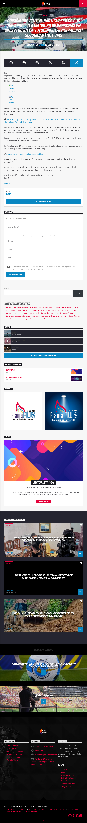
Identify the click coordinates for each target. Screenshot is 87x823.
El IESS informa (12, 749)
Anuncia (64, 772)
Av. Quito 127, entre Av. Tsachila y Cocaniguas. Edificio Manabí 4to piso (42, 761)
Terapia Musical (13, 760)
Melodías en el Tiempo (14, 377)
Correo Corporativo (68, 784)
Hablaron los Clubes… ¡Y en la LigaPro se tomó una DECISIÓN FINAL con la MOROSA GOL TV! (44, 665)
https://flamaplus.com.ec (44, 746)
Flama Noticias (12, 746)
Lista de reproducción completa (43, 355)
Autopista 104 (11, 370)
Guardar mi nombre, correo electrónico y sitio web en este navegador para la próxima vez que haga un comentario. (44, 267)
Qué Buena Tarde (13, 757)
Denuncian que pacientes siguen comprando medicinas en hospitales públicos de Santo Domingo (43, 316)
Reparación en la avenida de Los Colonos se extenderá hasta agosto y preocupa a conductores (42, 310)
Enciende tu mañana (15, 751)
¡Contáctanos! (66, 781)
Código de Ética (66, 787)
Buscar (6, 288)
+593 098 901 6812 (42, 750)
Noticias (43, 15)
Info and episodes (43, 502)
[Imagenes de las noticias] (43, 89)
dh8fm (42, 44)
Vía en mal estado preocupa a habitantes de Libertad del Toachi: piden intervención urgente (41, 313)
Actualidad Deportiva (15, 754)
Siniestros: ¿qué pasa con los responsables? (25, 154)
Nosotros (64, 769)
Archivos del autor (43, 202)
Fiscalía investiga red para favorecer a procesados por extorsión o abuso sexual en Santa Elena (42, 307)
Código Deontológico (68, 778)
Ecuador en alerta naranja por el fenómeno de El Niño (26, 319)
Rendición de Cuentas (69, 775)
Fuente (7, 183)
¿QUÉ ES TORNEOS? (44, 695)
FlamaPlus (9, 553)
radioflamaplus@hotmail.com (46, 755)
